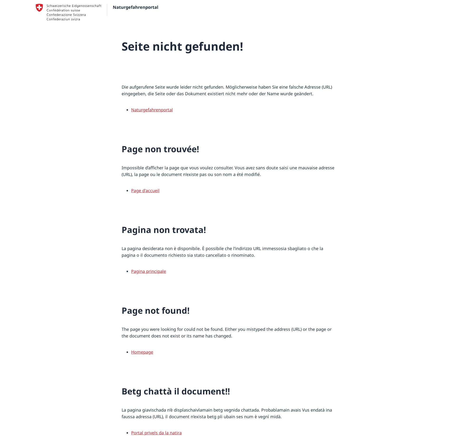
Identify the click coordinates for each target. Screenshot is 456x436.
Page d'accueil (145, 190)
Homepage (142, 352)
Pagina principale (148, 271)
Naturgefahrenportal (152, 110)
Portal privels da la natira (156, 433)
